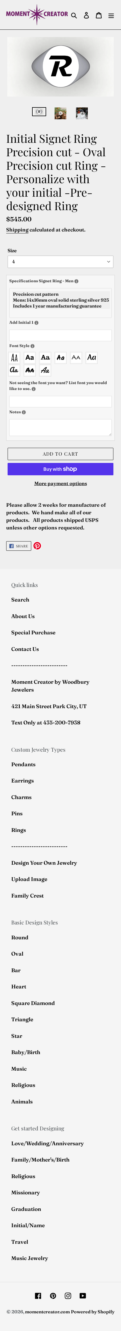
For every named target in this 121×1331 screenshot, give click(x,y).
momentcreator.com (47, 1311)
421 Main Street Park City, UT (49, 706)
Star (16, 1035)
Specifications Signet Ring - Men (60, 280)
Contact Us (25, 649)
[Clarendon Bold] (46, 358)
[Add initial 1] (36, 323)
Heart (18, 986)
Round (19, 937)
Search (20, 599)
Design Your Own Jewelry (44, 862)
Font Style (35, 345)
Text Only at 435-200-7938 (45, 722)
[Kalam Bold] (62, 358)
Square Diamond (33, 1003)
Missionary (25, 1192)
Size (12, 250)
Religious (23, 1085)
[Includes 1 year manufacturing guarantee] (61, 306)
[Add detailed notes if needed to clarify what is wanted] (24, 412)
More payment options (60, 483)
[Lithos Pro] (77, 358)
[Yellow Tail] (46, 370)
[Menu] (111, 15)
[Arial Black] (31, 358)
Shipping (17, 229)
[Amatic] (15, 358)
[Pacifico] (15, 370)
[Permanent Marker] (31, 370)
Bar (16, 970)
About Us (23, 616)
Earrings (22, 780)
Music (19, 1068)
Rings (18, 830)
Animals (22, 1101)
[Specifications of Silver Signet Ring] (76, 281)
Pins (17, 813)
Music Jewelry (29, 1258)
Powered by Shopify (93, 1311)
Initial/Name (28, 1225)
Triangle (22, 1019)
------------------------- (39, 665)
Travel (19, 1241)
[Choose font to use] (32, 346)
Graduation (26, 1209)
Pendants (23, 764)
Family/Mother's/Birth (40, 1159)
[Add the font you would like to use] (34, 389)
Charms (21, 797)
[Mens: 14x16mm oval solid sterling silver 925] (61, 300)
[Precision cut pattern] (61, 294)
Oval (17, 953)
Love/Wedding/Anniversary (47, 1143)
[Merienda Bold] (93, 358)
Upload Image (29, 879)
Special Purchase (33, 632)
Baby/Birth (25, 1052)
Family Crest (27, 895)
